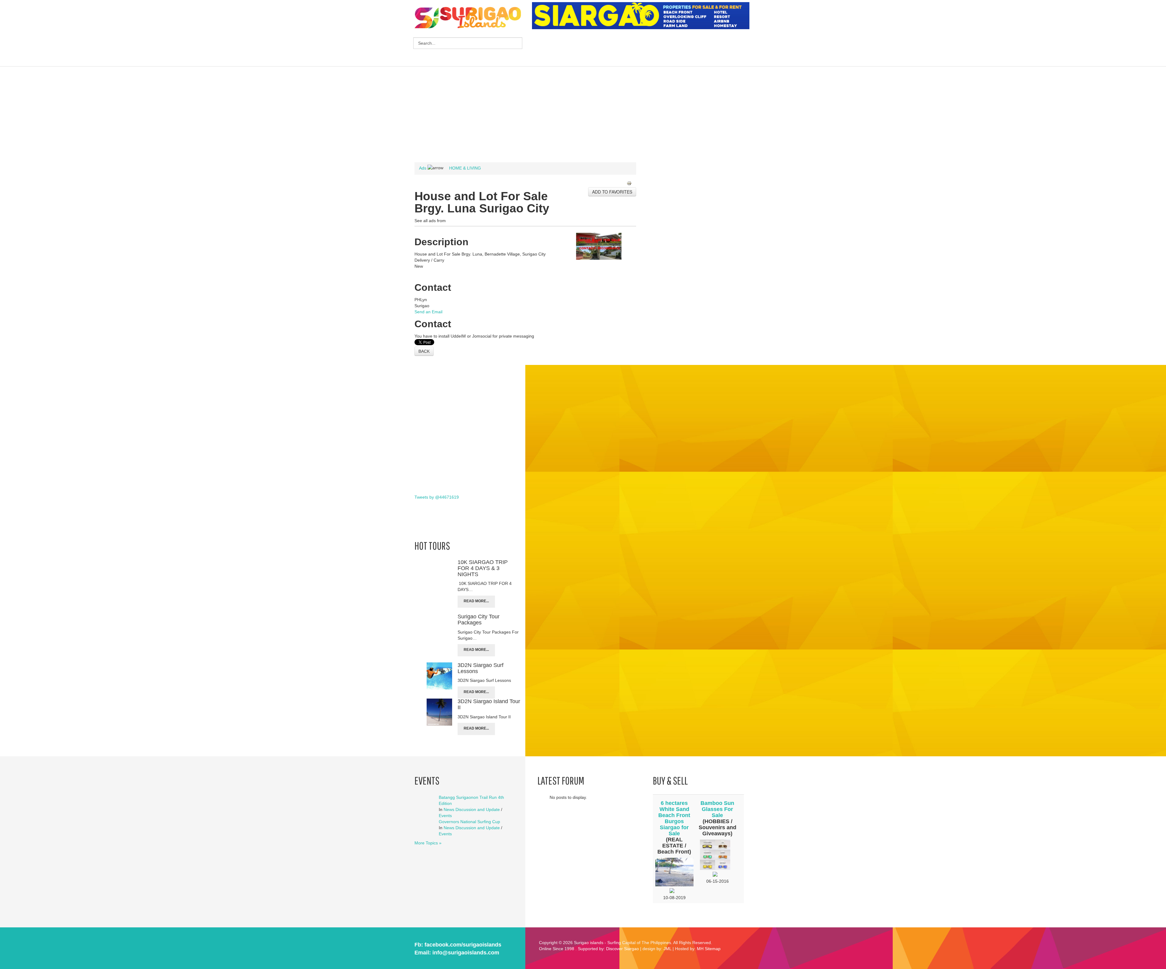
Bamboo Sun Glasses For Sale (717, 809)
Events (445, 815)
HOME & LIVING (465, 168)
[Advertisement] (642, 48)
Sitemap (713, 948)
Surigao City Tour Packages (478, 619)
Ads (422, 168)
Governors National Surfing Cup (469, 821)
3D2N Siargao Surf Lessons (480, 668)
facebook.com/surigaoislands (462, 945)
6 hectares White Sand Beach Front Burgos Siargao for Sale (674, 818)
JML (667, 948)
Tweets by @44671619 (436, 497)
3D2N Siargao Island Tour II (489, 704)
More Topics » (428, 842)
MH (700, 948)
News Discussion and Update (472, 809)
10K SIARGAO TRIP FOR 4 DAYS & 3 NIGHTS (483, 568)
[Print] (631, 183)
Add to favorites (612, 192)
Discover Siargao (622, 948)
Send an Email (428, 311)
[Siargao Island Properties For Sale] (643, 15)
